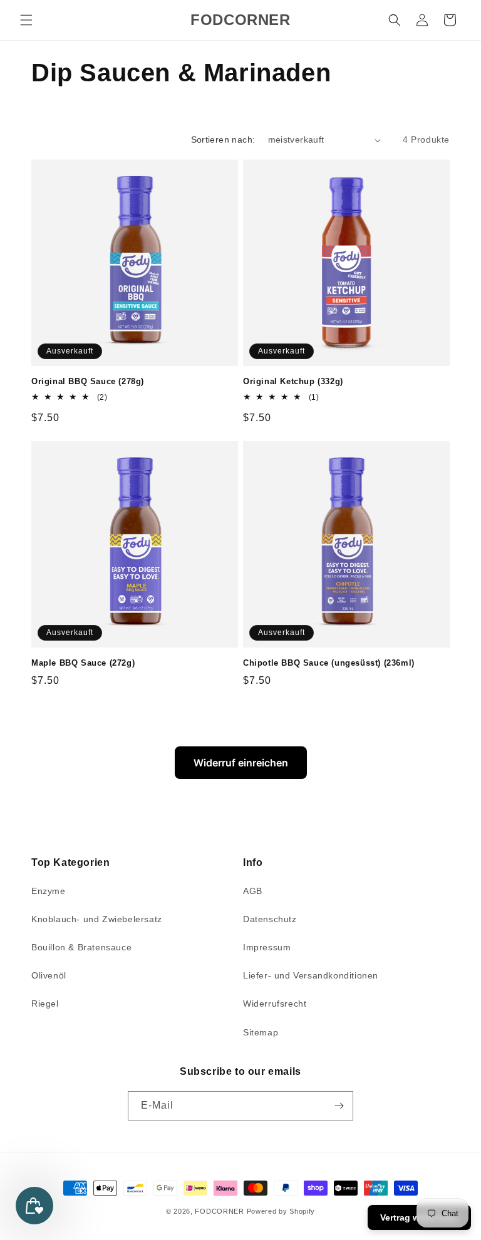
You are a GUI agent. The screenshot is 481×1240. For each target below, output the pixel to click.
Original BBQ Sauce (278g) (87, 381)
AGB (252, 891)
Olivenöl (48, 975)
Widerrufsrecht (274, 1004)
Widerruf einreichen (241, 762)
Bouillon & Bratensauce (81, 947)
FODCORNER (219, 1211)
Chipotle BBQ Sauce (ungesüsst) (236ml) (329, 663)
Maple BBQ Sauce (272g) (83, 663)
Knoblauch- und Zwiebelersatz (96, 919)
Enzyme (48, 891)
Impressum (267, 947)
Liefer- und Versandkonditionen (310, 975)
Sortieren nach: (223, 140)
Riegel (45, 1004)
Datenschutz (270, 919)
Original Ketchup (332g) (293, 381)
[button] (26, 20)
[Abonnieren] (339, 1106)
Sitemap (260, 1032)
